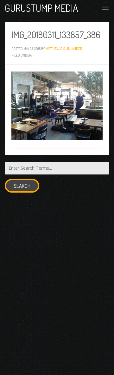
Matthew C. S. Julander (63, 48)
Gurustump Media (41, 8)
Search (22, 185)
